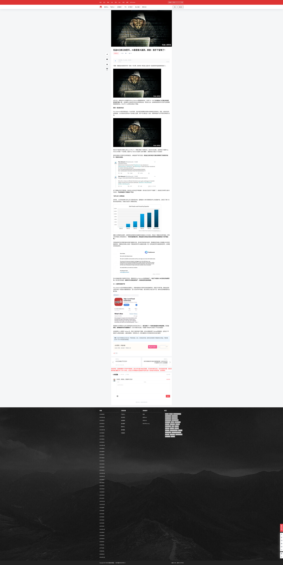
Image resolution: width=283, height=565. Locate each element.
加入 (120, 2)
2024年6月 (101, 439)
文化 (112, 2)
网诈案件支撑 (168, 432)
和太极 (172, 422)
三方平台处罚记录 (177, 413)
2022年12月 (102, 473)
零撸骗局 (173, 436)
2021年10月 (102, 504)
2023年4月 (101, 464)
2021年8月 (101, 510)
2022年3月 (101, 492)
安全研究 (123, 417)
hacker (166, 413)
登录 (175, 7)
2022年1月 (101, 498)
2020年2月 (101, 538)
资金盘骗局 (167, 436)
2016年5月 (101, 551)
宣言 (104, 2)
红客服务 (119, 7)
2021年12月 (102, 501)
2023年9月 (101, 448)
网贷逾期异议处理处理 (176, 432)
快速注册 (180, 7)
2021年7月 (101, 513)
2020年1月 (101, 541)
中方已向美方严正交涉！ (122, 361)
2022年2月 (101, 495)
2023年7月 (101, 454)
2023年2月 (101, 470)
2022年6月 (101, 482)
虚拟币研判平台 (179, 434)
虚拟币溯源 (172, 434)
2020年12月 (102, 529)
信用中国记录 (168, 420)
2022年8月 (101, 479)
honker (171, 413)
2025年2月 (101, 423)
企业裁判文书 (168, 418)
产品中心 (112, 7)
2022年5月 (101, 485)
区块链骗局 (167, 422)
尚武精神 (123, 420)
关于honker (132, 2)
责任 (116, 2)
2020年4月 (101, 535)
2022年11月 (102, 476)
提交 (168, 396)
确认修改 (168, 379)
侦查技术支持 (174, 418)
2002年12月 (102, 557)
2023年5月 (101, 460)
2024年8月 (101, 432)
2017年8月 (101, 548)
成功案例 (123, 423)
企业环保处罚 (168, 415)
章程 (108, 2)
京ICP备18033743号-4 (120, 562)
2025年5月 (101, 420)
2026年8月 (101, 414)
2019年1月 (101, 544)
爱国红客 (177, 424)
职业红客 (167, 434)
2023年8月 (101, 451)
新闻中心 (116, 53)
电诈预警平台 (168, 426)
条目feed (145, 417)
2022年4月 (101, 488)
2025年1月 (101, 426)
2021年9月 (101, 507)
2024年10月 (102, 429)
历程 (123, 2)
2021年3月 (101, 526)
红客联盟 (172, 428)
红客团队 (176, 426)
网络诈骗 (180, 430)
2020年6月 (101, 532)
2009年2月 (101, 554)
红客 (100, 2)
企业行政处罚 (174, 415)
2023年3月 (101, 467)
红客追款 (167, 430)
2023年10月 (102, 445)
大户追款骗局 (177, 422)
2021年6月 (101, 516)
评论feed (145, 420)
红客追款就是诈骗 (173, 430)
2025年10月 (102, 417)
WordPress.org (146, 423)
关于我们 (130, 7)
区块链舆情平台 (175, 420)
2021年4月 (101, 523)
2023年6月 (101, 457)
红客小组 (167, 428)
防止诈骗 (137, 7)
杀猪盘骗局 (172, 424)
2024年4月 (101, 442)
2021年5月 (101, 520)
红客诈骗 (176, 428)
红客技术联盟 (111, 562)
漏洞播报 (123, 429)
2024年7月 (101, 436)
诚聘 (127, 2)
